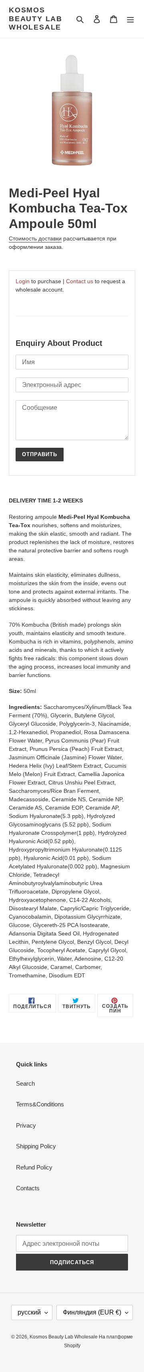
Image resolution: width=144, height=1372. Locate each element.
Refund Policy (34, 1167)
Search (25, 1083)
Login (23, 281)
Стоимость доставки (35, 238)
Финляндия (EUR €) (92, 1312)
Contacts (28, 1188)
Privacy (26, 1125)
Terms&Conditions (40, 1104)
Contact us (79, 281)
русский (29, 1312)
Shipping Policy (36, 1146)
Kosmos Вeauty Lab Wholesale (35, 18)
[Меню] (130, 19)
